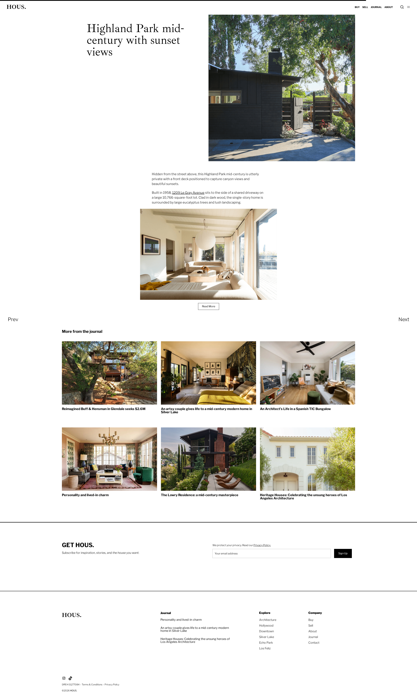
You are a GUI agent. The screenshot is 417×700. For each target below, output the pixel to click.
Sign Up (343, 553)
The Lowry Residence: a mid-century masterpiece (199, 495)
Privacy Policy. (262, 545)
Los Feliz (265, 648)
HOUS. (16, 7)
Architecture (267, 620)
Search (402, 7)
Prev (13, 319)
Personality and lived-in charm (85, 495)
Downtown (266, 631)
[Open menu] (408, 7)
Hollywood (266, 625)
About (312, 631)
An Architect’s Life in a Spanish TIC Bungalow (295, 408)
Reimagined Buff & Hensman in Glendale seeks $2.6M (103, 408)
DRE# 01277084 (70, 684)
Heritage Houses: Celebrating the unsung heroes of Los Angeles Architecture (303, 496)
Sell (310, 625)
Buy (310, 620)
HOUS (73, 690)
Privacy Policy (112, 684)
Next (403, 319)
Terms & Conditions (92, 684)
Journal (313, 637)
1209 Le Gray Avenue (188, 193)
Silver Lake (266, 637)
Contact (313, 642)
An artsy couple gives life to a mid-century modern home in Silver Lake (206, 410)
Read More (208, 306)
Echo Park (266, 642)
